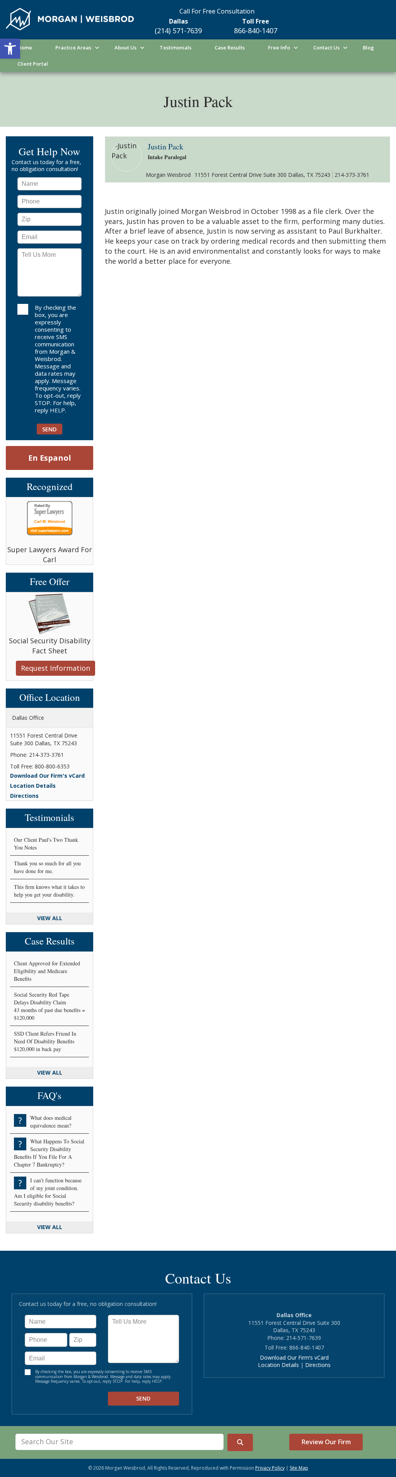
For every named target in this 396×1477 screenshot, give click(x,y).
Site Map (299, 1468)
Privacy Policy (270, 1468)
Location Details (33, 785)
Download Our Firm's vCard (47, 775)
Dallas (178, 21)
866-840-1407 (255, 30)
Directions (24, 795)
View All (49, 918)
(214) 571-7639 (178, 30)
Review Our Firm (326, 1442)
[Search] (240, 1442)
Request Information (55, 668)
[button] (10, 49)
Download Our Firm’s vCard (294, 1357)
